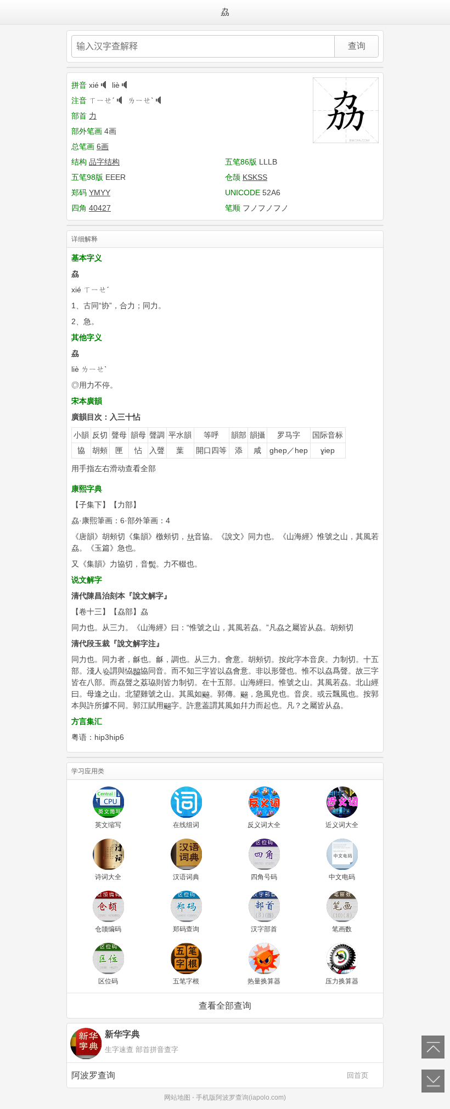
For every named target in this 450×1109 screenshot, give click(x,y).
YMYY (99, 192)
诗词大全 (108, 877)
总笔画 (82, 146)
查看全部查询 (225, 1005)
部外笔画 (86, 131)
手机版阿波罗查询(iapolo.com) (241, 1097)
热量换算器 (264, 981)
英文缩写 (108, 825)
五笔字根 (186, 981)
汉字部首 (264, 929)
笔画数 (342, 929)
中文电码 (342, 877)
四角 (79, 207)
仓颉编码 (108, 929)
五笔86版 (241, 161)
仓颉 (232, 177)
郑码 (79, 192)
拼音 (79, 85)
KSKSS (255, 177)
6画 (103, 146)
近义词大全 (341, 825)
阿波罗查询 (219, 1075)
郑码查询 (186, 929)
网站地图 (177, 1097)
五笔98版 (87, 177)
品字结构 (104, 161)
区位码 (108, 981)
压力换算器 (341, 981)
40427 (100, 207)
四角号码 (264, 877)
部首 (79, 115)
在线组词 (186, 825)
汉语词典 (186, 877)
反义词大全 (264, 825)
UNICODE (242, 192)
